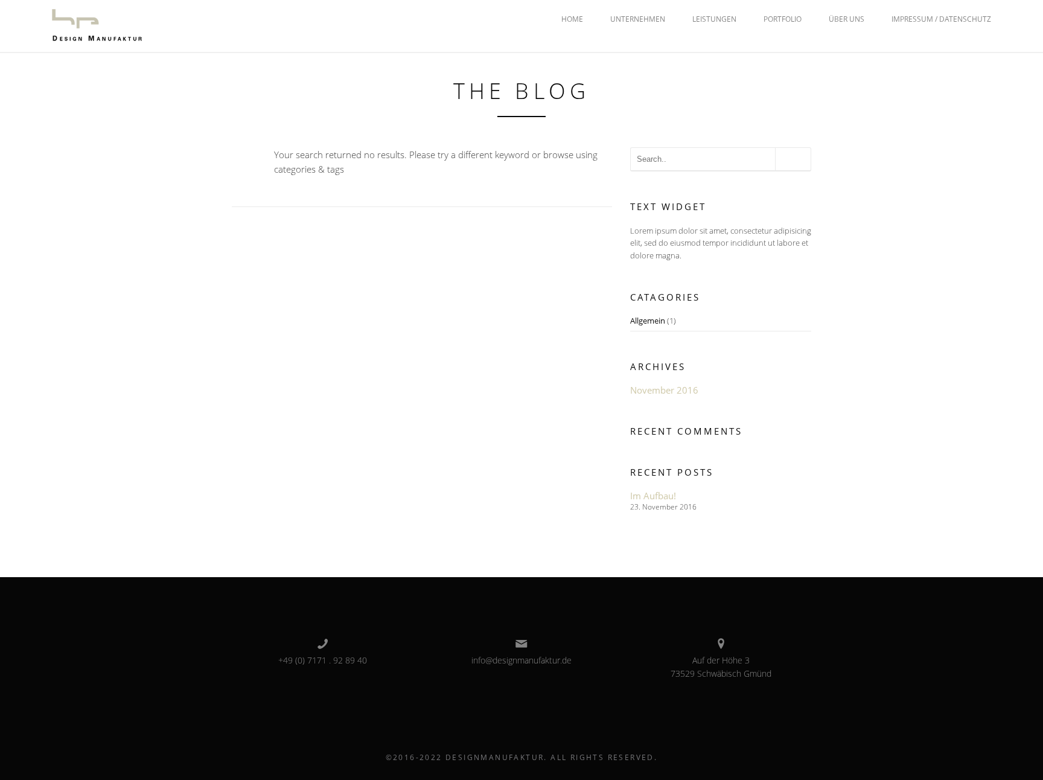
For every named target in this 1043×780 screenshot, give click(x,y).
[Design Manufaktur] (97, 25)
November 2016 (664, 390)
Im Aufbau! (653, 496)
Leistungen (714, 19)
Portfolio (783, 19)
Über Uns (846, 19)
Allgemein (647, 320)
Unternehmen (637, 19)
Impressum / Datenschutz (941, 19)
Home (572, 19)
